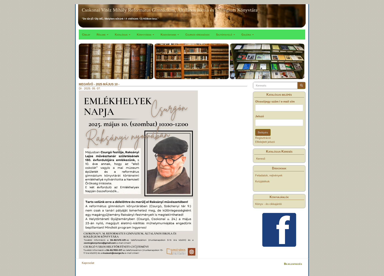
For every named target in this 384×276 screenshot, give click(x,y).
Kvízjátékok (262, 181)
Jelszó (259, 116)
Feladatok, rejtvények (268, 175)
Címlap (86, 34)
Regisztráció (263, 137)
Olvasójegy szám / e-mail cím (275, 101)
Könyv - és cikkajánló (268, 204)
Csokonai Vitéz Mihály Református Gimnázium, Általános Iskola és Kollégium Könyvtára (170, 10)
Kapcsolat (88, 262)
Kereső (260, 158)
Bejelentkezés (293, 263)
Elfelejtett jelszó (265, 141)
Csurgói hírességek (197, 34)
